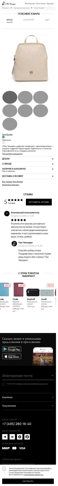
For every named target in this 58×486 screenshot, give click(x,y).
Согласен (28, 481)
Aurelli (46, 301)
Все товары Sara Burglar (12, 182)
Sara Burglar (39, 8)
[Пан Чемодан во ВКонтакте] (12, 437)
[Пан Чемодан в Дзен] (19, 437)
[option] (29, 61)
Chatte (17, 302)
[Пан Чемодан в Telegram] (5, 437)
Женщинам (30, 3)
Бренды (50, 3)
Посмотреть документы (12, 154)
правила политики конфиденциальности (32, 384)
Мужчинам (41, 3)
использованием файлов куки (33, 475)
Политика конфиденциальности (18, 463)
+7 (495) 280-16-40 (16, 423)
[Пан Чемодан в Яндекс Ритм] (27, 437)
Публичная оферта (11, 459)
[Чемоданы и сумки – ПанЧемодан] (9, 3)
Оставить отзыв (39, 202)
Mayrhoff (32, 301)
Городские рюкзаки (21, 8)
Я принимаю (27, 384)
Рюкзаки (5, 8)
